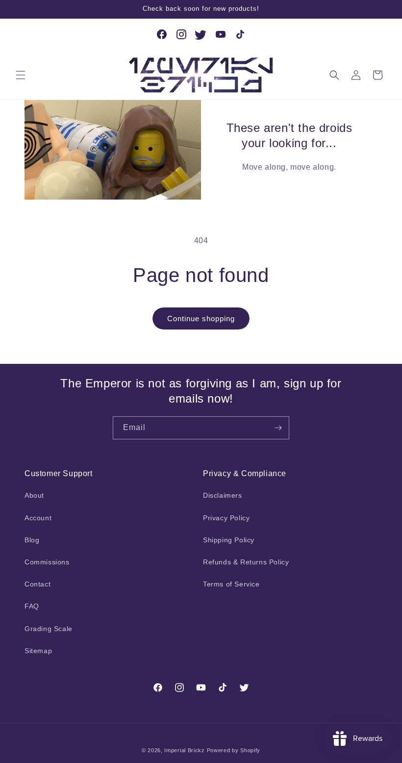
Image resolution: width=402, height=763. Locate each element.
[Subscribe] (278, 427)
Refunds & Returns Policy (246, 562)
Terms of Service (231, 584)
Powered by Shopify (234, 750)
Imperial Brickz (184, 750)
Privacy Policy (226, 518)
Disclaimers (222, 495)
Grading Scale (49, 629)
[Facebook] (162, 34)
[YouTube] (220, 34)
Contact (37, 584)
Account (38, 518)
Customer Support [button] (59, 473)
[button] (20, 75)
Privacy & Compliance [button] (244, 473)
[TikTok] (240, 34)
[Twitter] (201, 34)
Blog (32, 540)
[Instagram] (181, 34)
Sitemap (38, 651)
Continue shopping (201, 318)
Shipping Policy (228, 540)
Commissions (47, 562)
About (34, 495)
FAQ (32, 606)
